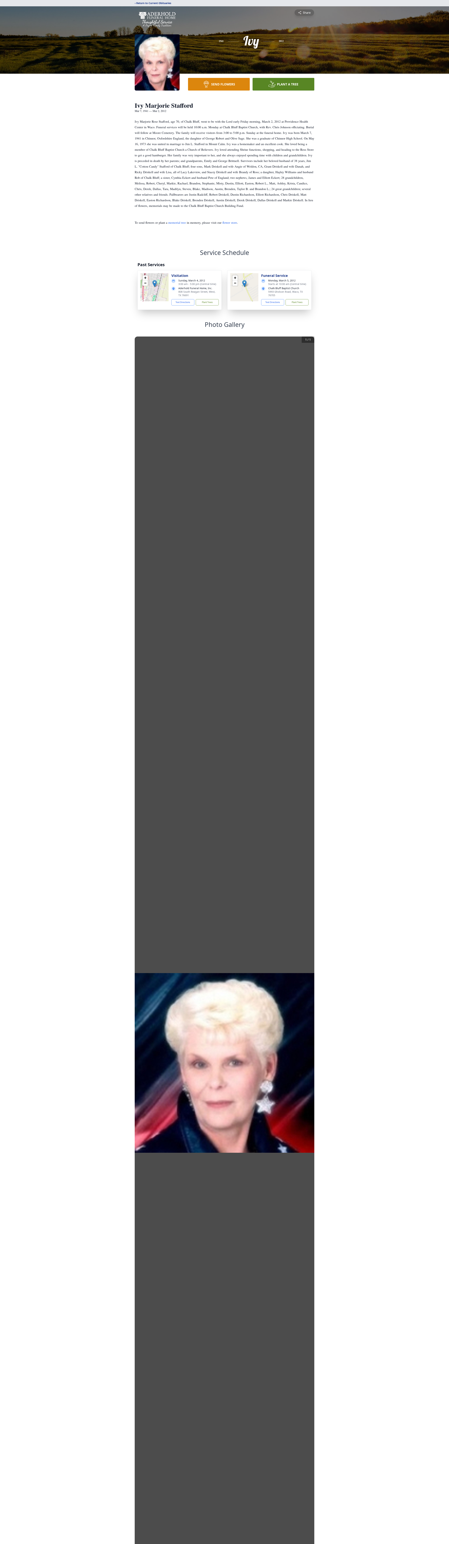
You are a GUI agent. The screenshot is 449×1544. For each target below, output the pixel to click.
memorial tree (177, 222)
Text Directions (183, 302)
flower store (229, 222)
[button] (154, 283)
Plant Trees (207, 302)
